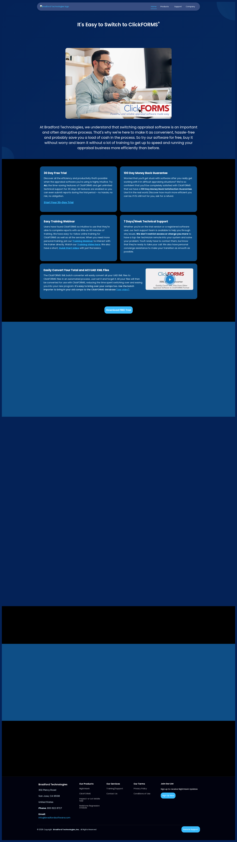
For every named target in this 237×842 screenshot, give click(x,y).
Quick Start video (69, 248)
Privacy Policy (140, 789)
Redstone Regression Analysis (89, 807)
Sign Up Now (168, 795)
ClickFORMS (85, 794)
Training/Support (114, 789)
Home (154, 6)
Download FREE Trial (118, 310)
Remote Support (190, 829)
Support (178, 6)
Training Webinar (82, 241)
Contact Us (111, 794)
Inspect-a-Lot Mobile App (89, 800)
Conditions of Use (142, 794)
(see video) (122, 289)
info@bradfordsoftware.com (54, 817)
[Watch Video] (170, 279)
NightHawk (84, 789)
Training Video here (88, 244)
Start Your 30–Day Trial (59, 202)
